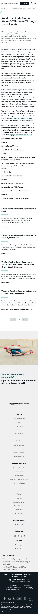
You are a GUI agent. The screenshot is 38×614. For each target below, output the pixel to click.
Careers (19, 498)
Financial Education (19, 468)
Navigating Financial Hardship (19, 479)
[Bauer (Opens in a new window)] (25, 598)
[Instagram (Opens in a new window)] (15, 536)
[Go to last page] (26, 319)
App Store (20, 545)
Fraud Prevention (19, 456)
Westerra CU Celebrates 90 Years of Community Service (16, 568)
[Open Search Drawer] (32, 3)
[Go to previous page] (14, 319)
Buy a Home (19, 472)
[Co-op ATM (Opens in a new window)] (5, 598)
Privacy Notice (17, 574)
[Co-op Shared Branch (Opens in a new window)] (10, 598)
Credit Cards (19, 426)
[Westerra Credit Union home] (9, 3)
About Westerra (19, 506)
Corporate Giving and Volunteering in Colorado (16, 563)
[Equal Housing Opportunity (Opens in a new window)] (14, 598)
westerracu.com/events (23, 118)
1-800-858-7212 (17, 587)
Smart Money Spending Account (15, 559)
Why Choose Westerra (19, 502)
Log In (24, 3)
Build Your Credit (19, 475)
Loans (19, 430)
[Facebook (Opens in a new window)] (12, 536)
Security (7, 574)
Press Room (19, 513)
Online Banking (19, 445)
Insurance (19, 449)
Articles (19, 487)
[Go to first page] (11, 319)
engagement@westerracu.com (20, 135)
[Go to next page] (23, 319)
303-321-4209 (8, 587)
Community (19, 509)
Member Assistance (19, 453)
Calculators (19, 434)
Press (7, 9)
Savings (19, 422)
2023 (10, 9)
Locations (22, 576)
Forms (14, 576)
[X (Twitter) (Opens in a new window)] (18, 536)
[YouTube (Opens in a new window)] (25, 536)
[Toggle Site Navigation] (35, 3)
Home (3, 9)
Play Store (20, 549)
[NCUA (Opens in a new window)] (20, 598)
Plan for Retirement (19, 483)
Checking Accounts (19, 418)
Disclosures (28, 574)
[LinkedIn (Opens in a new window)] (21, 536)
